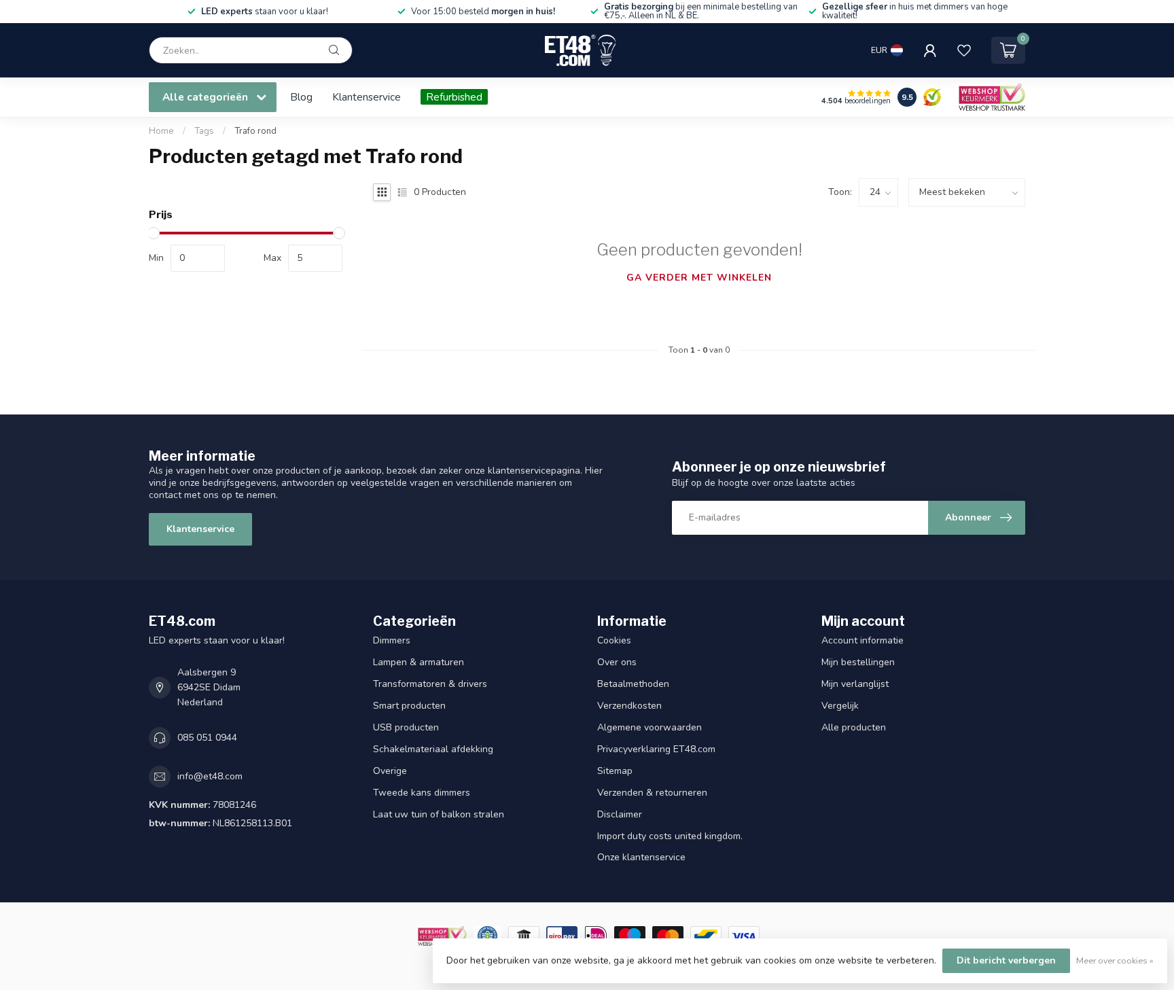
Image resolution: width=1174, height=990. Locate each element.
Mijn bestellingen (858, 662)
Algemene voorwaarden (649, 727)
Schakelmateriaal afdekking (433, 749)
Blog (301, 97)
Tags (204, 131)
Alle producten (853, 727)
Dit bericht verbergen (1006, 960)
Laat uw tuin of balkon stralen (438, 814)
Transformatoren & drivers (430, 683)
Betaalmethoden (633, 683)
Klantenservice (366, 97)
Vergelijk (840, 705)
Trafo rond (255, 131)
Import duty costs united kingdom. (670, 836)
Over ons (617, 662)
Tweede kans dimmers (421, 792)
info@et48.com (210, 776)
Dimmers (391, 640)
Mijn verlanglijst (855, 683)
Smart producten (409, 705)
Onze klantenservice (641, 857)
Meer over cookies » (1115, 960)
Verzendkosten (629, 705)
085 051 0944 (207, 737)
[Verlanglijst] (964, 50)
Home (161, 131)
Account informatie (862, 640)
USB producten (406, 727)
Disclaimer (619, 814)
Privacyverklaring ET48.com (656, 749)
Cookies (614, 640)
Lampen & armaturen (418, 662)
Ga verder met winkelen (699, 277)
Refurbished (454, 97)
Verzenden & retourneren (652, 792)
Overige (390, 770)
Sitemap (615, 770)
